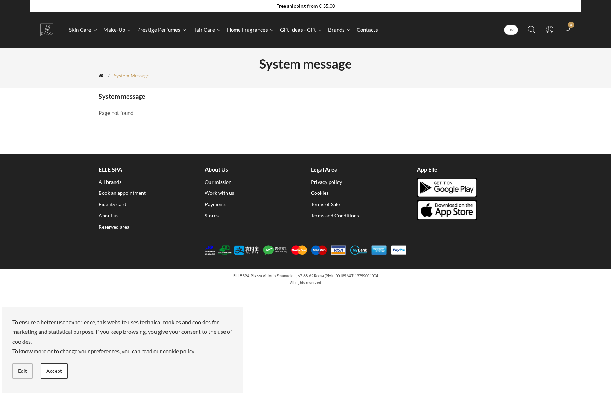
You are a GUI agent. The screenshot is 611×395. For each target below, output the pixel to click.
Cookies (319, 193)
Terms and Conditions (335, 216)
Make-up (114, 30)
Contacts (367, 30)
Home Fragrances (248, 30)
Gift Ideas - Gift (298, 30)
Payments (215, 204)
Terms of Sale (325, 204)
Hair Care (204, 30)
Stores (212, 216)
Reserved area (114, 227)
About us (108, 216)
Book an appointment (122, 193)
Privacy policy (326, 182)
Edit (22, 371)
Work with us (219, 193)
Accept (54, 371)
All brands (110, 182)
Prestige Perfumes (159, 30)
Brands (337, 30)
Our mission (218, 182)
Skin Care (80, 30)
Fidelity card (112, 204)
